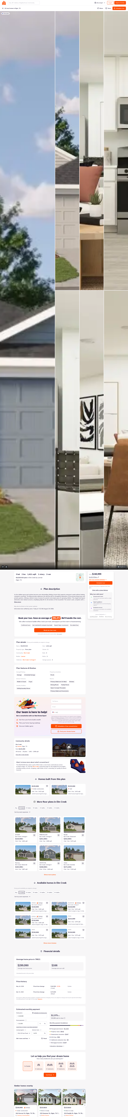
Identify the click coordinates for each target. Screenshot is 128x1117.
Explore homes (120, 3)
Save (109, 8)
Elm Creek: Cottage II (29, 660)
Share (101, 8)
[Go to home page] (4, 3)
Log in (110, 3)
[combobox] (24, 3)
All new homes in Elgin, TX (12, 8)
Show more (17, 602)
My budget (100, 3)
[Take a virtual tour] (6, 566)
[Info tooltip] (26, 1020)
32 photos (122, 567)
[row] (16, 892)
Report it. (40, 999)
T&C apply (59, 634)
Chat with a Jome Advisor (100, 590)
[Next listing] (85, 1105)
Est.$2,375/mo (93, 577)
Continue (49, 1075)
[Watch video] (2, 566)
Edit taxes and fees (22, 1038)
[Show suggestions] (53, 712)
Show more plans (50, 874)
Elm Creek (27, 653)
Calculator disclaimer (56, 1046)
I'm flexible (27, 1066)
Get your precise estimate (97, 579)
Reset (45, 1038)
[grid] (16, 892)
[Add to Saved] (47, 786)
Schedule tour (120, 8)
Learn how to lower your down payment (27, 1027)
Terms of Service (60, 717)
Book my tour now (50, 630)
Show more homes (50, 943)
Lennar (23, 656)
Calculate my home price (40, 1013)
